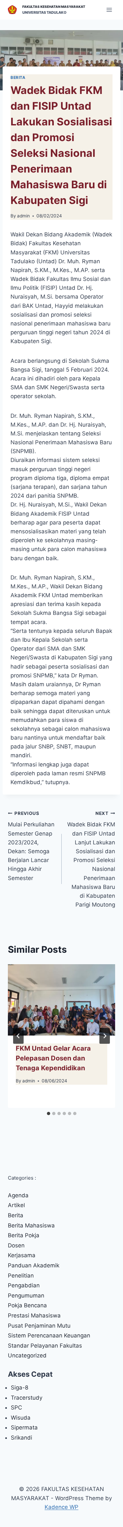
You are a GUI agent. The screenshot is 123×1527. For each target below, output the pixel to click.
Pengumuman (26, 1295)
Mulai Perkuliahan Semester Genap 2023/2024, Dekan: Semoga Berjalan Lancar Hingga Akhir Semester (31, 846)
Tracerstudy (26, 1397)
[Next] (104, 1036)
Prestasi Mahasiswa (34, 1315)
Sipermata (24, 1427)
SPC (16, 1407)
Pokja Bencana (27, 1305)
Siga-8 (19, 1387)
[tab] (48, 1113)
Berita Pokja (23, 1235)
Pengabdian (24, 1285)
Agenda (18, 1195)
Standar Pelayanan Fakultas (45, 1345)
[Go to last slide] (18, 1036)
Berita (18, 77)
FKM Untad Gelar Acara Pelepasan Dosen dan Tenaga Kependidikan (53, 1058)
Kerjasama (21, 1255)
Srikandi (21, 1437)
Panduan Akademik (33, 1265)
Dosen (16, 1245)
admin (23, 215)
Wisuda (21, 1417)
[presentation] (61, 1000)
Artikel (16, 1205)
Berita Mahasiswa (31, 1225)
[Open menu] (109, 10)
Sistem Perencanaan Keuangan (49, 1335)
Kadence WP (61, 1507)
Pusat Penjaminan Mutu (39, 1325)
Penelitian (21, 1275)
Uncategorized (27, 1355)
